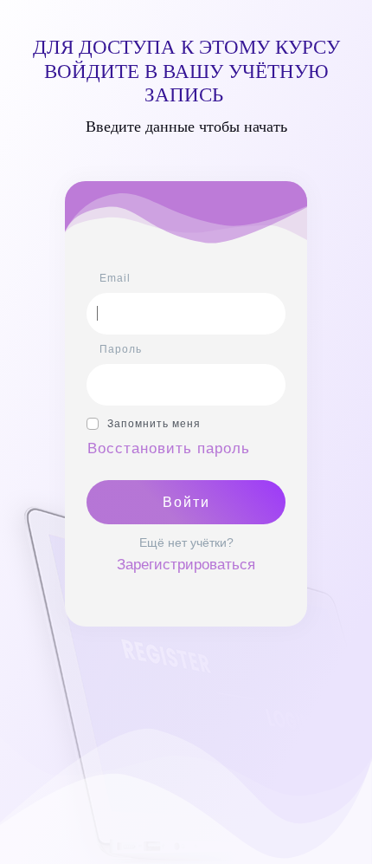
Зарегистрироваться (186, 564)
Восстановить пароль (168, 448)
